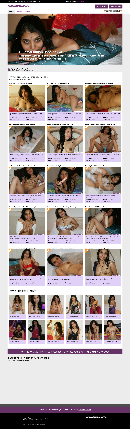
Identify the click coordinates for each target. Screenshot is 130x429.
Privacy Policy (45, 418)
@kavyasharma (80, 1)
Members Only (116, 6)
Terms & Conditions (26, 418)
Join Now (28, 11)
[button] (16, 39)
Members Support (47, 417)
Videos (19, 11)
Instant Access (101, 6)
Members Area (25, 415)
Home (11, 11)
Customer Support (26, 417)
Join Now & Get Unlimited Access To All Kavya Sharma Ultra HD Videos (65, 351)
